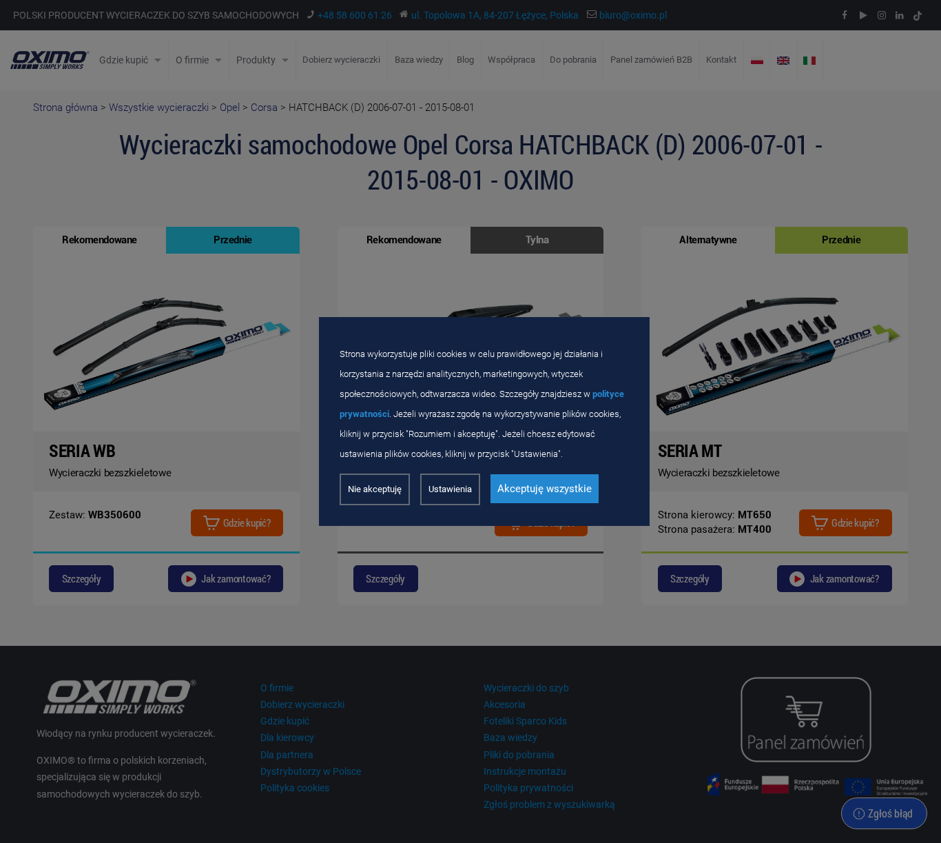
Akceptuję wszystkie (544, 489)
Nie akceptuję (375, 489)
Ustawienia (450, 489)
